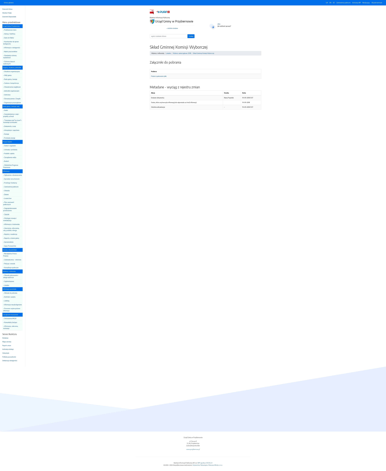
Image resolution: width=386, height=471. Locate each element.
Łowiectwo (7, 198)
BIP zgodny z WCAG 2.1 (205, 463)
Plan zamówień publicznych (8, 203)
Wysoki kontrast (377, 3)
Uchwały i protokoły (10, 149)
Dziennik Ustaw (7, 9)
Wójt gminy (8, 75)
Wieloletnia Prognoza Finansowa (10, 166)
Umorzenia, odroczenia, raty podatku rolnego (11, 229)
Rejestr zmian (6, 345)
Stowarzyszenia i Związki (12, 98)
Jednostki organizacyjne (11, 91)
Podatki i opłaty (9, 153)
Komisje (6, 134)
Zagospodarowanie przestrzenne (10, 209)
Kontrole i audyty (9, 297)
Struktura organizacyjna (12, 71)
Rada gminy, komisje (10, 79)
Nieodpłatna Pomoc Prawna (10, 255)
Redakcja (5, 338)
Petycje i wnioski (9, 263)
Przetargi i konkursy (10, 183)
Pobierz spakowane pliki (158, 76)
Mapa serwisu (6, 342)
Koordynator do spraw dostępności (11, 43)
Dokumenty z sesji (10, 126)
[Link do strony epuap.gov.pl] (163, 12)
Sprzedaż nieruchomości (12, 179)
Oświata (7, 190)
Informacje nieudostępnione (13, 305)
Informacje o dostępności (12, 47)
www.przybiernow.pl (193, 449)
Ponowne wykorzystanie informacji (11, 310)
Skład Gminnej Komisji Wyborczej (203, 53)
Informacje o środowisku (12, 224)
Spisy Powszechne (10, 246)
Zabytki (6, 214)
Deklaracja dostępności (9, 360)
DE (334, 3)
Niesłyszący (366, 3)
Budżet (6, 161)
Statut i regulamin (10, 146)
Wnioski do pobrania (10, 293)
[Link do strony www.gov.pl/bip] (153, 12)
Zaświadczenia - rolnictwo (12, 260)
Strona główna (8, 3)
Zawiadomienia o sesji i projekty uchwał (11, 115)
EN (330, 3)
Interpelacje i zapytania (11, 130)
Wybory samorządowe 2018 (182, 53)
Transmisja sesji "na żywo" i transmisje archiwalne (12, 121)
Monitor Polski (6, 13)
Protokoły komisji (9, 138)
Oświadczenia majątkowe (12, 87)
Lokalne (6, 285)
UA (327, 3)
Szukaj (191, 36)
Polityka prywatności (9, 357)
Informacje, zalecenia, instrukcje (10, 327)
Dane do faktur (9, 38)
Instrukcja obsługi (7, 349)
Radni (6, 110)
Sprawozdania (8, 242)
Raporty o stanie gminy (11, 238)
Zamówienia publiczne (11, 187)
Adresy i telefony (9, 34)
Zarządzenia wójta (10, 157)
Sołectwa (7, 95)
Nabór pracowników (10, 51)
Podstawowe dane (10, 30)
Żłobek (6, 194)
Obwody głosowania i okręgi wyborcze (10, 276)
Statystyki (5, 353)
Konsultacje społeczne (11, 267)
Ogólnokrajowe (9, 281)
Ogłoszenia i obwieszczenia (13, 175)
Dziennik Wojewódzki (9, 17)
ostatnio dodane (172, 28)
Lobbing (6, 301)
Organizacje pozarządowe (12, 102)
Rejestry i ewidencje (10, 234)
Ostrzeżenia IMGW (10, 318)
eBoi (219, 24)
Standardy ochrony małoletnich (10, 57)
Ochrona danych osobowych (9, 63)
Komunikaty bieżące (10, 322)
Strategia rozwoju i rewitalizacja (9, 219)
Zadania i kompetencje (11, 83)
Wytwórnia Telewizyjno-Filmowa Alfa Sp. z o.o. (207, 465)
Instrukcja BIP (356, 3)
